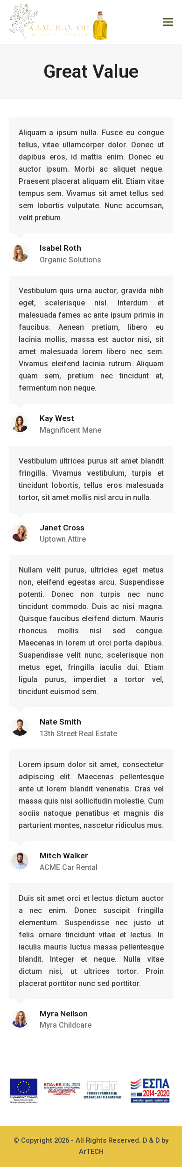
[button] (168, 22)
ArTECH (91, 1151)
